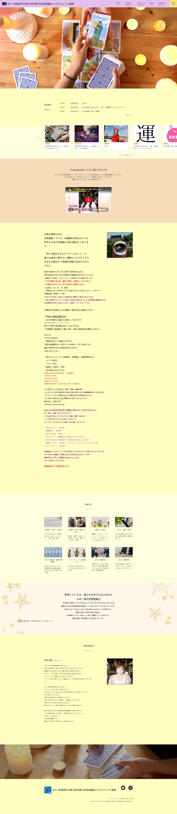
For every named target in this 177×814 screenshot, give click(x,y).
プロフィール (141, 4)
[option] (88, 48)
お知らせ (80, 760)
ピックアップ (82, 763)
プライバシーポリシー (113, 798)
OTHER (116, 756)
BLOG (152, 4)
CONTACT (162, 4)
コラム (80, 766)
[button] (38, 138)
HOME (118, 4)
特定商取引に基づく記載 (127, 798)
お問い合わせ (115, 760)
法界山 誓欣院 (115, 763)
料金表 (128, 4)
